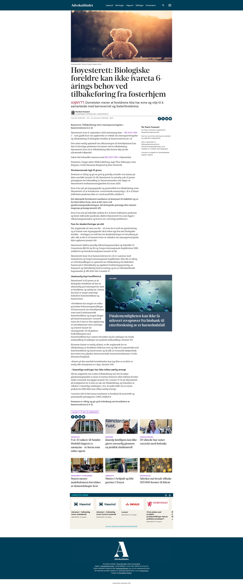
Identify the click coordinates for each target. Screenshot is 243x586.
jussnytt (76, 412)
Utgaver (129, 5)
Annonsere (151, 5)
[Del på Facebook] (159, 118)
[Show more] (169, 125)
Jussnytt (109, 5)
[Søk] (163, 5)
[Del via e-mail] (170, 118)
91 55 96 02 (136, 564)
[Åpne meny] (170, 5)
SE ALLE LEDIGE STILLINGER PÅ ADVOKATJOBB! (121, 526)
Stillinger (140, 5)
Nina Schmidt (121, 564)
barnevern (93, 412)
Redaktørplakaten (122, 568)
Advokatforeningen (107, 566)
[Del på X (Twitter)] (163, 118)
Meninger (119, 5)
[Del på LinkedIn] (166, 118)
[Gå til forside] (87, 5)
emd (84, 412)
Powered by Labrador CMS (121, 583)
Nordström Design (125, 573)
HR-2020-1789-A (112, 157)
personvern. (144, 570)
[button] (166, 495)
